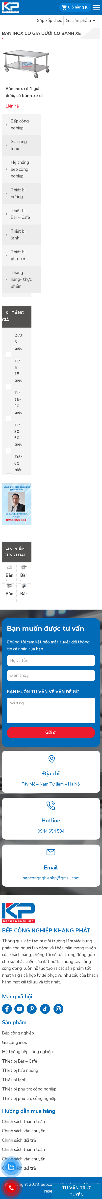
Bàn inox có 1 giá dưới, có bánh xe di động (24, 95)
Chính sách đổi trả (19, 1140)
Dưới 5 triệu (18, 342)
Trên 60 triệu (18, 463)
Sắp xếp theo (49, 20)
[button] (96, 8)
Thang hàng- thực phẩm (21, 279)
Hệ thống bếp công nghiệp (20, 169)
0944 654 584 (51, 831)
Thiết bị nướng (18, 193)
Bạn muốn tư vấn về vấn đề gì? (43, 692)
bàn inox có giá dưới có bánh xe (41, 33)
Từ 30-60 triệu (18, 434)
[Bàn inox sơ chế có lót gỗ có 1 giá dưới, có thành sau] (9, 587)
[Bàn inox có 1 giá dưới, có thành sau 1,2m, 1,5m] (23, 568)
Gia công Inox (19, 145)
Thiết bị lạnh (18, 234)
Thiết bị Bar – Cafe (20, 214)
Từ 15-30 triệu (18, 402)
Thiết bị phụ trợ (18, 255)
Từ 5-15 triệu (18, 370)
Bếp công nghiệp (17, 7)
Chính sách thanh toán (23, 1122)
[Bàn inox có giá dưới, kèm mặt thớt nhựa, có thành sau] (9, 568)
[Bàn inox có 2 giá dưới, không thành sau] (23, 587)
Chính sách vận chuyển (23, 1131)
